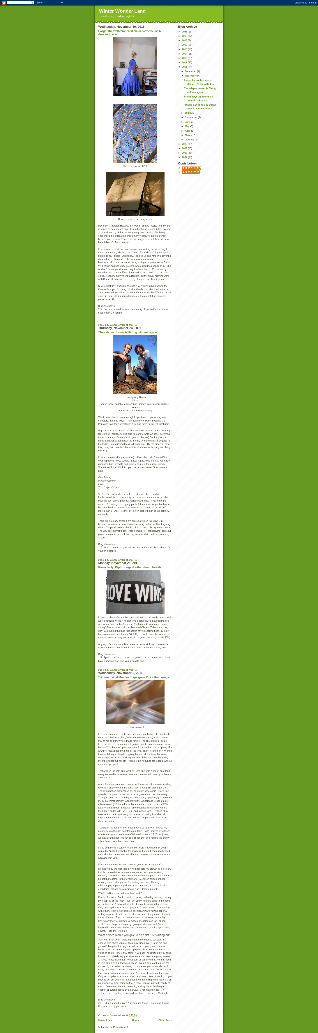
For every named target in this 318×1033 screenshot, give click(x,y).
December (191, 71)
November (191, 75)
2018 (185, 40)
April (188, 130)
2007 (185, 157)
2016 (185, 45)
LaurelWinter (193, 172)
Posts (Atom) (120, 1027)
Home (135, 1020)
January (190, 139)
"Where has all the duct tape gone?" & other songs (133, 677)
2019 (185, 36)
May (187, 126)
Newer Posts (105, 1020)
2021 (185, 31)
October (190, 113)
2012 (185, 62)
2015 (185, 49)
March (189, 135)
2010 (185, 144)
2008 (185, 152)
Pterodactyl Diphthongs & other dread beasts (130, 567)
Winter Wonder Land (122, 11)
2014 (185, 53)
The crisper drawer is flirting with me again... (128, 332)
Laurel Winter (193, 168)
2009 (185, 148)
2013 (185, 58)
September (191, 117)
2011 (185, 67)
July (187, 122)
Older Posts (165, 1020)
